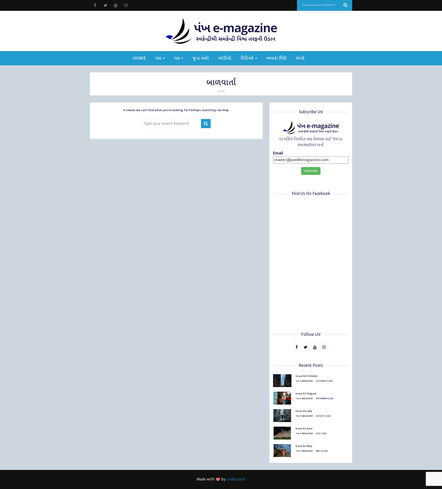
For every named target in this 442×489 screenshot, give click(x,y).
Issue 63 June (304, 428)
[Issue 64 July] (282, 415)
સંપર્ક (300, 58)
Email (278, 153)
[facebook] (95, 5)
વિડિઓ (247, 58)
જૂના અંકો (200, 58)
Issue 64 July (304, 411)
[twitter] (105, 5)
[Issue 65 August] (282, 398)
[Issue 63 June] (282, 433)
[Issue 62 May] (282, 450)
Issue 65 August (306, 393)
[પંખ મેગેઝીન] (221, 31)
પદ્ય (177, 58)
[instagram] (126, 5)
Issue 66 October (307, 376)
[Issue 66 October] (282, 380)
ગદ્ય (158, 58)
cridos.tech (235, 479)
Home (139, 58)
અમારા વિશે (276, 58)
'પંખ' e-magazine (304, 381)
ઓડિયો (224, 58)
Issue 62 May (304, 445)
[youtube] (116, 5)
